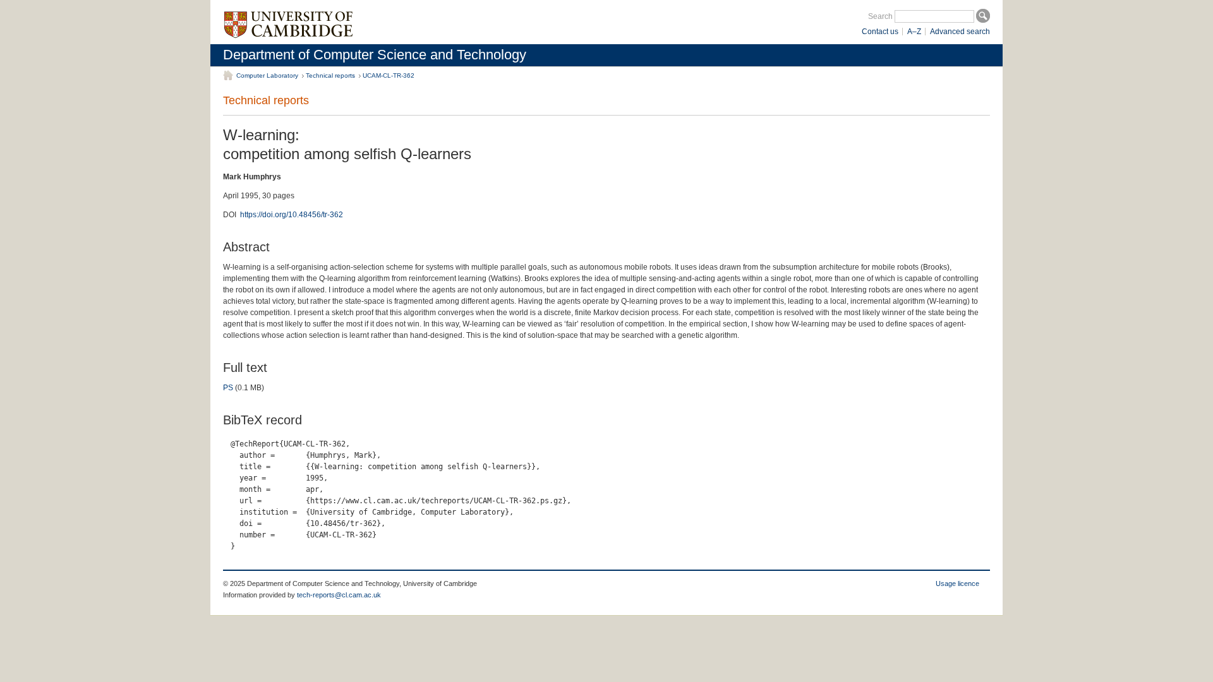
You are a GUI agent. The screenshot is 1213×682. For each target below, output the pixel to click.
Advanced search (960, 31)
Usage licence (957, 583)
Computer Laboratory (267, 75)
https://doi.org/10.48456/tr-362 (291, 214)
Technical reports (330, 75)
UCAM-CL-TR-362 (388, 75)
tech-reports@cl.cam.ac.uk (339, 595)
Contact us (880, 31)
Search (880, 16)
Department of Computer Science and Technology (374, 55)
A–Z (914, 31)
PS (228, 387)
